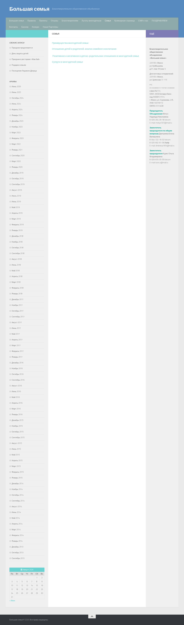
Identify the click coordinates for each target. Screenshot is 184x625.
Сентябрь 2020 (18, 155)
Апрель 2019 (17, 213)
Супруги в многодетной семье (67, 62)
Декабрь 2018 (17, 236)
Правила (31, 20)
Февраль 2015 (18, 472)
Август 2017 (17, 322)
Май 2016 (16, 397)
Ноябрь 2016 (17, 368)
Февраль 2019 (18, 224)
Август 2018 (17, 259)
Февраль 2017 (18, 351)
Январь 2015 (17, 477)
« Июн (12, 600)
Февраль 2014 (18, 535)
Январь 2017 (17, 356)
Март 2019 (16, 218)
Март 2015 (16, 466)
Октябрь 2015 (17, 431)
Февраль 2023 (18, 138)
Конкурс (35, 26)
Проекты (43, 20)
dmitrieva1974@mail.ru (165, 145)
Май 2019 (16, 207)
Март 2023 (16, 132)
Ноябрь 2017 (17, 305)
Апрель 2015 (17, 460)
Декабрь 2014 (17, 483)
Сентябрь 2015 (18, 437)
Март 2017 (16, 345)
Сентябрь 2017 (18, 316)
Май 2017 (16, 333)
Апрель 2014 (17, 523)
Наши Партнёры (50, 26)
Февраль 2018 (18, 287)
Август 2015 (17, 443)
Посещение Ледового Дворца (24, 70)
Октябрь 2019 (17, 178)
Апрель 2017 (17, 339)
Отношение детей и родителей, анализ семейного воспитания (84, 49)
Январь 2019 (17, 230)
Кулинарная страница (124, 20)
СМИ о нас (143, 20)
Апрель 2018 (17, 276)
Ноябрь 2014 (17, 489)
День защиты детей (20, 53)
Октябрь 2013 (17, 552)
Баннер (24, 26)
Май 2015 (16, 454)
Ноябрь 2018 (17, 241)
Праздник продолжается (22, 47)
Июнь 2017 (16, 328)
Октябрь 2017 (17, 310)
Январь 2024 (17, 115)
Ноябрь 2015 (17, 426)
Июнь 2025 (16, 92)
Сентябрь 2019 (18, 184)
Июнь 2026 (16, 86)
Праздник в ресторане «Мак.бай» (26, 59)
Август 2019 (17, 190)
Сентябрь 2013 (18, 558)
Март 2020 (16, 161)
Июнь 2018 (16, 264)
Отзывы (54, 20)
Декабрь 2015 (17, 420)
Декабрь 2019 (17, 172)
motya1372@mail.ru (164, 122)
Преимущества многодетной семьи (70, 43)
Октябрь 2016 (17, 374)
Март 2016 (16, 408)
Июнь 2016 (16, 391)
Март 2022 (16, 144)
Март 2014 (16, 529)
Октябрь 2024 (17, 98)
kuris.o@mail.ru (162, 162)
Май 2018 (16, 270)
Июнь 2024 (16, 103)
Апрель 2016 (17, 402)
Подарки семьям (19, 65)
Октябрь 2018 (17, 247)
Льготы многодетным (91, 20)
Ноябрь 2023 (17, 126)
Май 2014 (16, 518)
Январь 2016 (17, 414)
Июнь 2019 (16, 201)
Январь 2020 (17, 167)
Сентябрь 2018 (18, 253)
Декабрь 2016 (17, 362)
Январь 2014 (17, 541)
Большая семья (29, 9)
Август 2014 (17, 506)
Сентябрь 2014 (18, 500)
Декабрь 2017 (17, 299)
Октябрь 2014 (17, 495)
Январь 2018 (17, 293)
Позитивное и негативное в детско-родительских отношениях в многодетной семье (95, 56)
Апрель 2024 (17, 109)
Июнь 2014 (16, 512)
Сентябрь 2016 (18, 379)
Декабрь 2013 (17, 546)
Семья (108, 20)
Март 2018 (16, 282)
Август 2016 (17, 385)
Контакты (13, 26)
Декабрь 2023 (17, 121)
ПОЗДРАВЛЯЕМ (159, 20)
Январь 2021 (17, 149)
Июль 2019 (16, 195)
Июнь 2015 (16, 449)
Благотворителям (70, 20)
